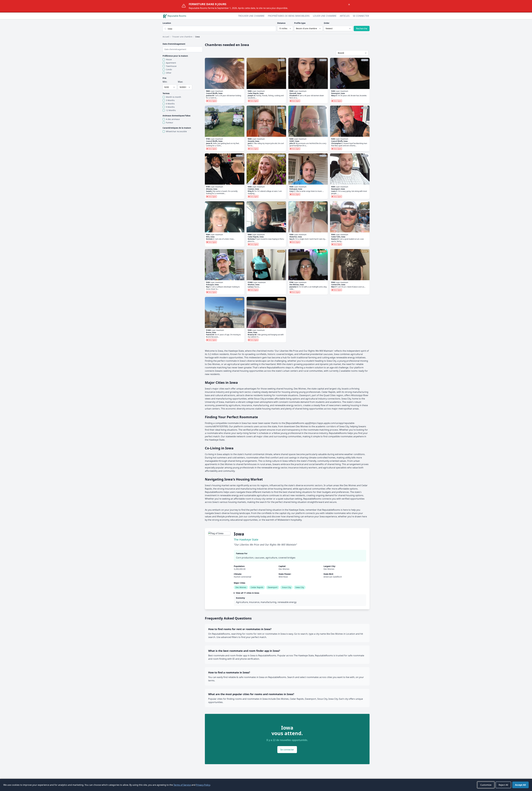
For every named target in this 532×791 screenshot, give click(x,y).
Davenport (272, 587)
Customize (485, 784)
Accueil (166, 36)
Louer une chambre (324, 15)
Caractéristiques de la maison (177, 127)
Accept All (520, 784)
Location (167, 23)
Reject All (503, 784)
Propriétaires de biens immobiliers (289, 15)
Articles (345, 15)
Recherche (361, 28)
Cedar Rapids (257, 587)
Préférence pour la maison (175, 55)
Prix (164, 78)
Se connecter (361, 15)
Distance (281, 23)
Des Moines (240, 587)
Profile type (299, 23)
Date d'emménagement (174, 44)
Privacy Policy (203, 784)
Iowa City (299, 587)
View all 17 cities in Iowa (247, 593)
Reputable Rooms (177, 15)
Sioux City (286, 587)
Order (326, 23)
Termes (166, 93)
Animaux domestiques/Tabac (177, 115)
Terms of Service (182, 784)
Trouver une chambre (251, 15)
